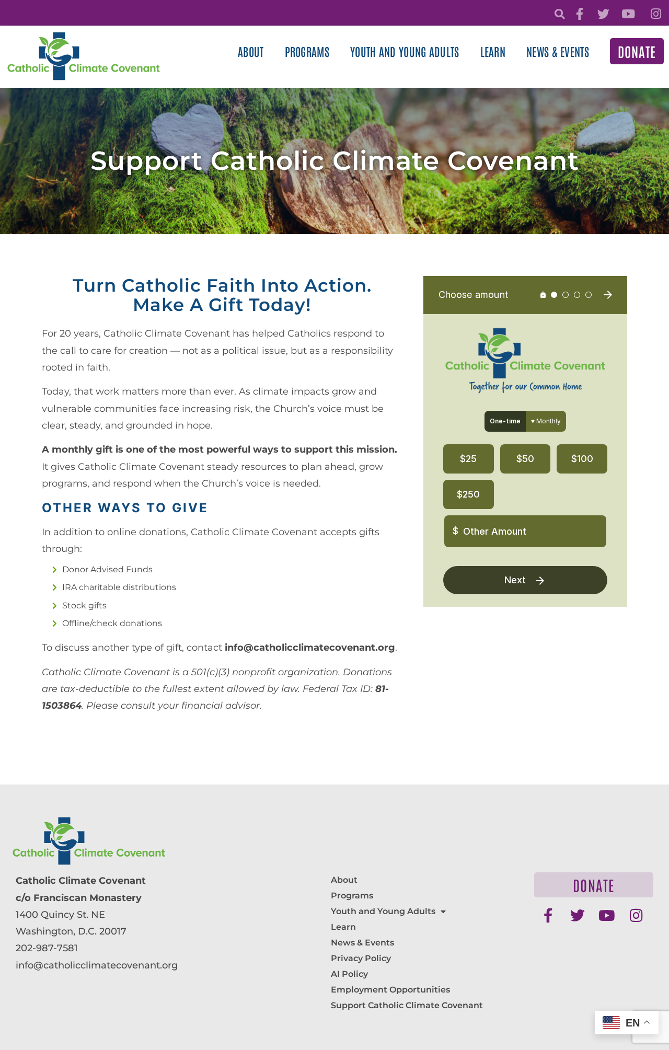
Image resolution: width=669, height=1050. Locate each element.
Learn (493, 51)
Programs (307, 51)
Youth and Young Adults (404, 51)
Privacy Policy (361, 958)
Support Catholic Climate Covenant (407, 1005)
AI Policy (349, 974)
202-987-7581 (47, 948)
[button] (559, 14)
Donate (637, 51)
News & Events (557, 51)
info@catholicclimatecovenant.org (97, 965)
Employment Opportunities (390, 990)
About (251, 51)
